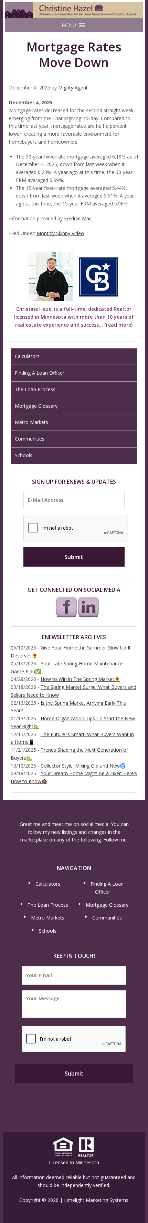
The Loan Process (35, 389)
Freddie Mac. (78, 218)
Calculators (27, 356)
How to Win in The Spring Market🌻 (80, 679)
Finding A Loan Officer (39, 372)
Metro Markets (31, 422)
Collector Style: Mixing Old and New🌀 (83, 765)
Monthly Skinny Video (60, 233)
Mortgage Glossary (36, 406)
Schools (23, 455)
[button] (69, 25)
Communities (29, 438)
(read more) (118, 324)
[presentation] (75, 528)
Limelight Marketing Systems (96, 1200)
